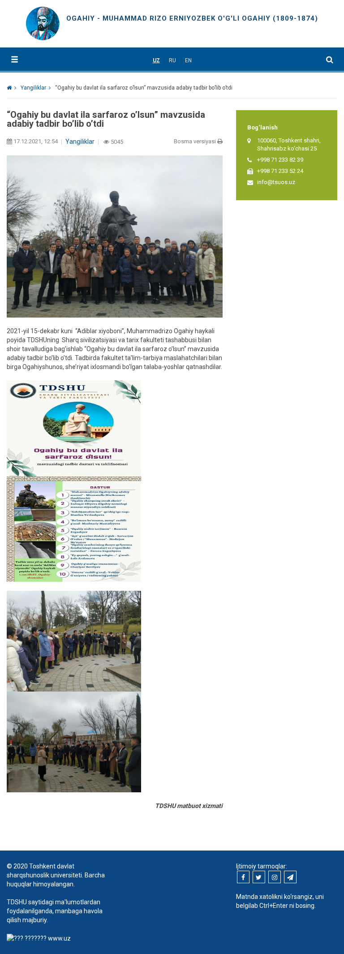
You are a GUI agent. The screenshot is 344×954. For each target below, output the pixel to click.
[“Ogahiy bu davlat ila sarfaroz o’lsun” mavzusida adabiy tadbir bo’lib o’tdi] (74, 530)
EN (188, 60)
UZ (156, 60)
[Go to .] (11, 88)
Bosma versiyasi (195, 141)
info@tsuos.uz (276, 182)
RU (172, 60)
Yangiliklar (80, 141)
